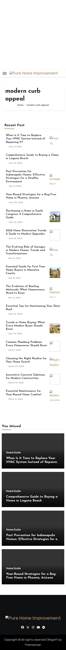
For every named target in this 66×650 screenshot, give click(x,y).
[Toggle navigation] (4, 73)
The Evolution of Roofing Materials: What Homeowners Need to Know (25, 289)
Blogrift (53, 639)
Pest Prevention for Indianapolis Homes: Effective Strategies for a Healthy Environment (31, 539)
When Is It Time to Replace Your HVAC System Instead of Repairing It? (25, 138)
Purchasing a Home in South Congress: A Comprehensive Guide (24, 214)
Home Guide (13, 452)
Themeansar (32, 644)
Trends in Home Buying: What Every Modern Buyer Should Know (25, 326)
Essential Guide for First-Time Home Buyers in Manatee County (25, 270)
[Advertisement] (33, 35)
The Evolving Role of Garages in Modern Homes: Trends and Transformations (25, 250)
